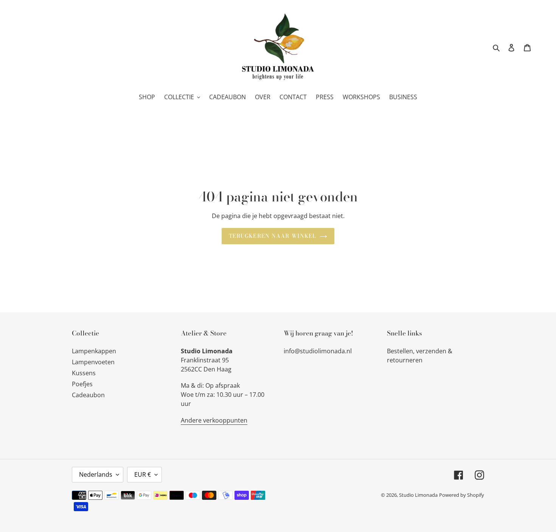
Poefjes (82, 384)
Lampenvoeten (93, 362)
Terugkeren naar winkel (272, 236)
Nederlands (95, 474)
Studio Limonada (418, 494)
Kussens (84, 373)
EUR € (142, 474)
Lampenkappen (94, 351)
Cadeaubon (88, 395)
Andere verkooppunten (214, 420)
